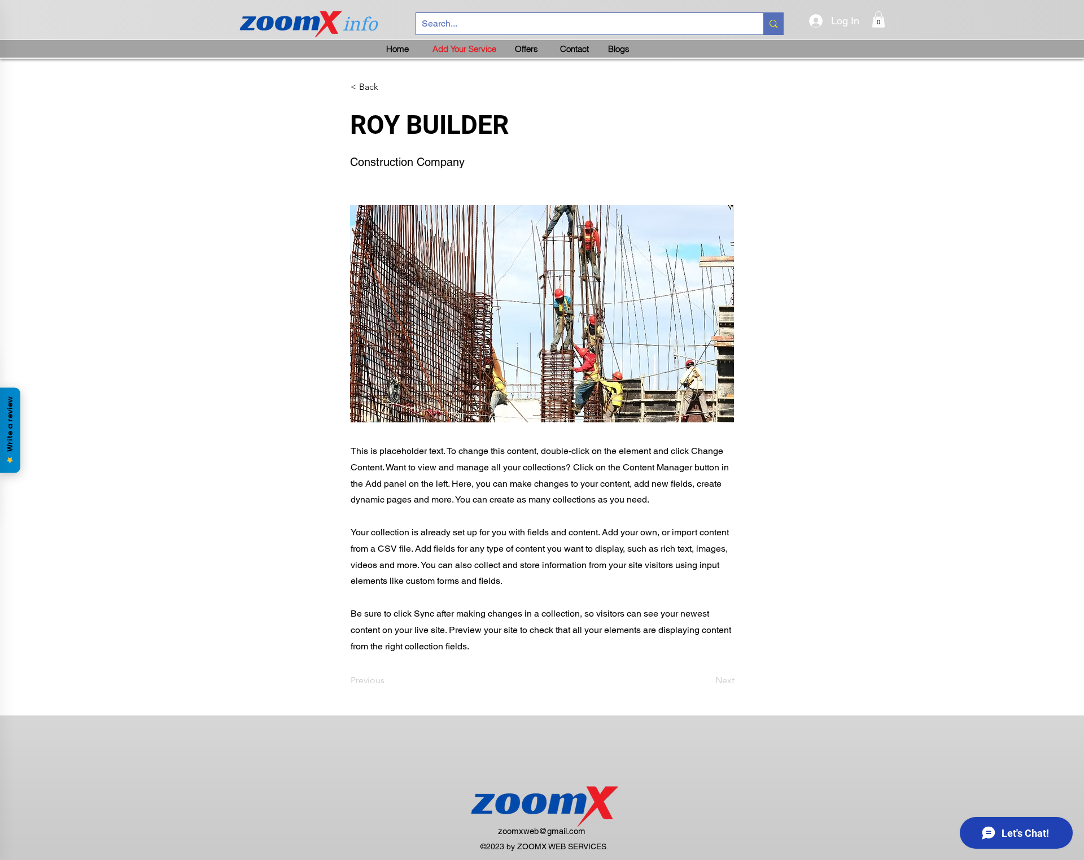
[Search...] (773, 23)
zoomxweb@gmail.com (541, 831)
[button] (878, 19)
